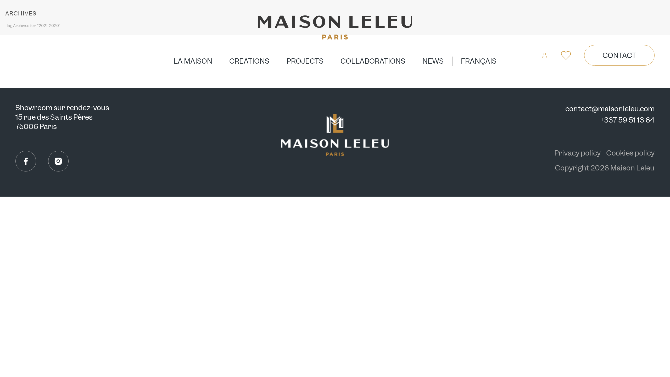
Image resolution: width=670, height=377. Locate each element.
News (433, 61)
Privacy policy (578, 153)
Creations (249, 61)
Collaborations (372, 61)
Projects (305, 61)
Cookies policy (630, 153)
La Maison (193, 61)
